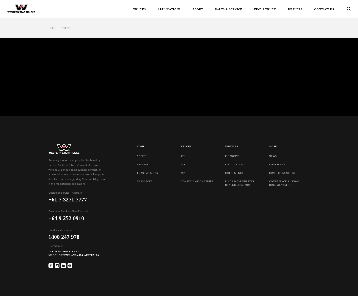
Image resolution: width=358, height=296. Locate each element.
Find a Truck (234, 164)
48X (183, 164)
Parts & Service (236, 173)
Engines (142, 164)
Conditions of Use (282, 173)
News (273, 156)
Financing (232, 156)
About (141, 156)
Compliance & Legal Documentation (284, 183)
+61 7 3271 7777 (67, 199)
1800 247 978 (63, 237)
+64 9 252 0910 (66, 218)
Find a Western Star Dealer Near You (239, 183)
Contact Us (277, 164)
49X (183, 173)
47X (183, 156)
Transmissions (147, 173)
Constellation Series (197, 181)
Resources (144, 181)
